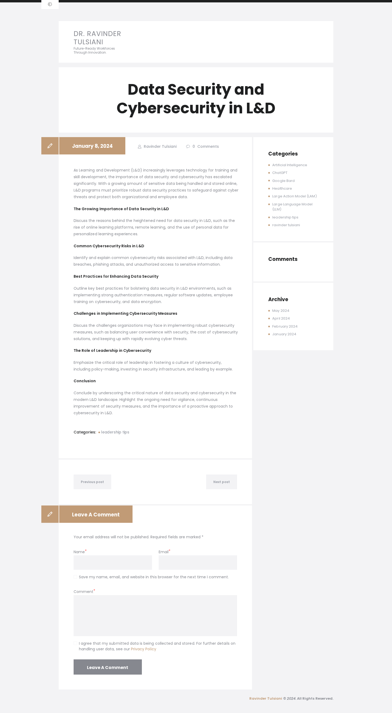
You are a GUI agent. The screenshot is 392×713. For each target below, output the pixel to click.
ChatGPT (279, 172)
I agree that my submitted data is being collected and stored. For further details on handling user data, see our (157, 646)
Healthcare (282, 188)
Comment (83, 591)
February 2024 (285, 326)
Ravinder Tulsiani (160, 146)
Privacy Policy (143, 649)
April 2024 (281, 318)
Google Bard (283, 180)
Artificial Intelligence (289, 165)
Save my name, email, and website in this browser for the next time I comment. (154, 577)
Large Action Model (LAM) (294, 196)
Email (164, 552)
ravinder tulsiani (286, 225)
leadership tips (115, 432)
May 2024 (280, 310)
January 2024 (284, 334)
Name (79, 552)
